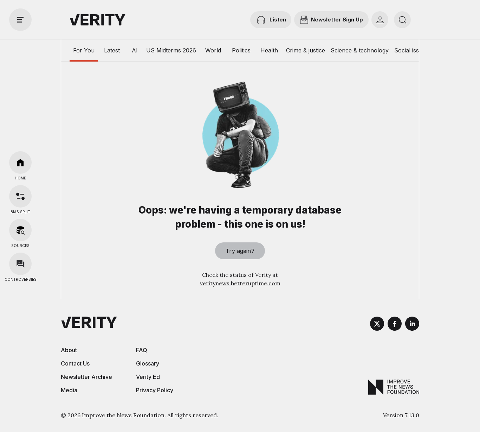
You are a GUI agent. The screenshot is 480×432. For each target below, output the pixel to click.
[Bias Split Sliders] (20, 196)
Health (269, 50)
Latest (112, 50)
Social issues (411, 50)
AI (135, 50)
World (213, 50)
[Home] (20, 162)
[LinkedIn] (412, 325)
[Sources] (20, 230)
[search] (402, 19)
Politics (241, 50)
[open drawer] (20, 19)
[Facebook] (395, 325)
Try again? (240, 250)
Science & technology (360, 50)
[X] (377, 325)
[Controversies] (20, 264)
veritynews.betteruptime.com (240, 283)
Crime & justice (305, 50)
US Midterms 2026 (171, 50)
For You (84, 50)
